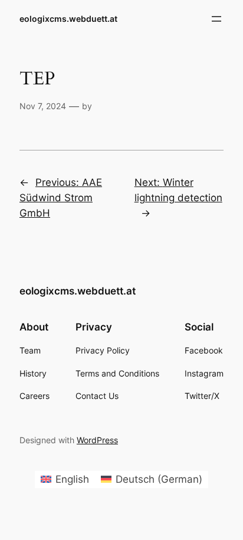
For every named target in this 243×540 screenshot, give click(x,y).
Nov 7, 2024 (42, 106)
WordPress (97, 440)
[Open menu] (216, 19)
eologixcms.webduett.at (68, 19)
